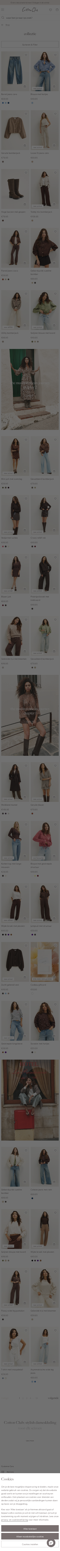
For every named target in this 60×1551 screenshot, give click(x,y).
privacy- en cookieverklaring (14, 1519)
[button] (51, 1542)
